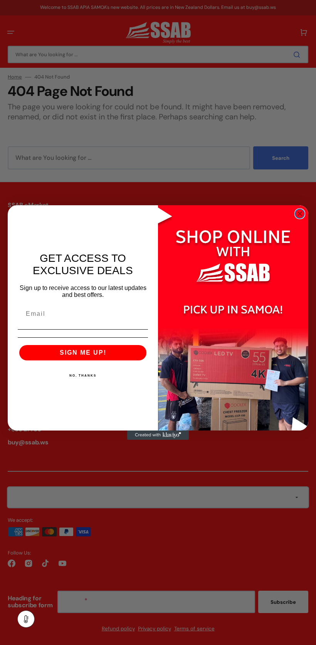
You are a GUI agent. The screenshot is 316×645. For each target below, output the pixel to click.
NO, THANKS (82, 375)
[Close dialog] (299, 213)
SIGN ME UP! (83, 352)
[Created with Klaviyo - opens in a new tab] (158, 435)
